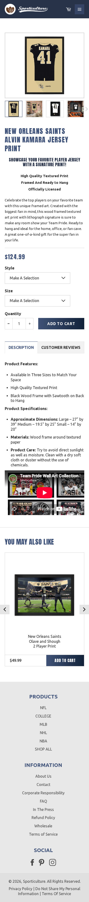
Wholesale (43, 826)
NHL (43, 733)
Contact (43, 784)
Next (84, 609)
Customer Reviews (60, 347)
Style (9, 268)
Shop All (43, 749)
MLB (43, 724)
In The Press (43, 809)
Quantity (13, 314)
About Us (43, 776)
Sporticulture (34, 881)
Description (21, 347)
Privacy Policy (20, 889)
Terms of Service (43, 834)
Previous (4, 609)
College (43, 716)
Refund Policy (43, 817)
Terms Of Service (56, 894)
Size (9, 291)
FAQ (43, 801)
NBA (43, 741)
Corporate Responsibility (43, 793)
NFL (43, 708)
